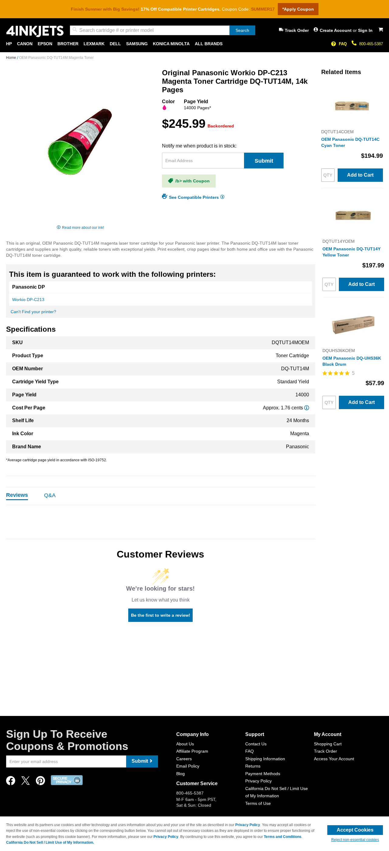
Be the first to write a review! (160, 615)
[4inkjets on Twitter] (25, 782)
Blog (180, 773)
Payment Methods (262, 773)
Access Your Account (334, 758)
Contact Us (256, 743)
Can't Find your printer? (33, 311)
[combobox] (162, 30)
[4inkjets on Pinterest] (40, 782)
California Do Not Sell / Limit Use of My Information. (50, 842)
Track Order (297, 30)
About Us (185, 743)
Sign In (365, 30)
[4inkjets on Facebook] (10, 782)
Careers (184, 758)
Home (11, 58)
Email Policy (187, 766)
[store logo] (35, 31)
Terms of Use (258, 803)
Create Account (336, 30)
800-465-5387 (371, 44)
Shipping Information (265, 758)
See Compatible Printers (194, 197)
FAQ (343, 44)
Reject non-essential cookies (355, 840)
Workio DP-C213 (28, 299)
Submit (264, 161)
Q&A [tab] (50, 495)
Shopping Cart (328, 743)
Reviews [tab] (17, 495)
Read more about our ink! (83, 227)
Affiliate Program (192, 751)
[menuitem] (9, 44)
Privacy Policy (258, 780)
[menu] (194, 44)
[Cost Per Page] (306, 407)
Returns (252, 766)
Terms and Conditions (282, 837)
